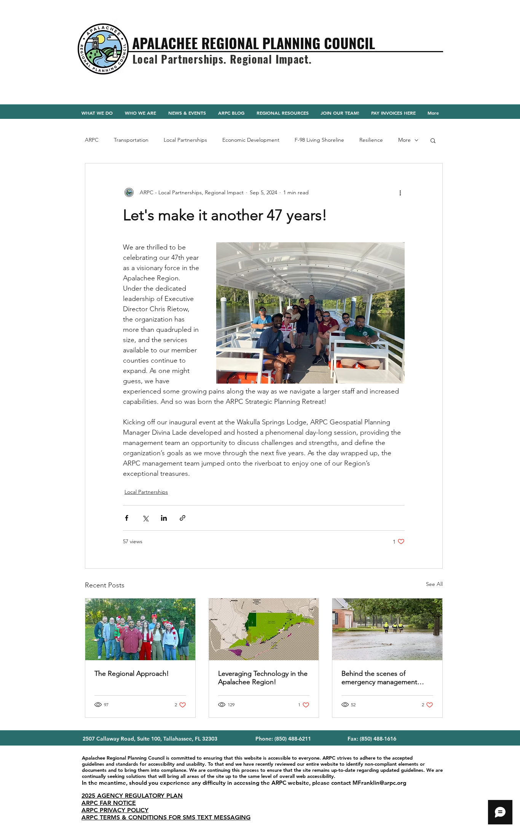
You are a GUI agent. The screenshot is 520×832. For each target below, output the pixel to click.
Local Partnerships (185, 139)
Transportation (131, 139)
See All (434, 584)
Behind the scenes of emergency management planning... (379, 677)
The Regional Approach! (131, 673)
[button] (433, 140)
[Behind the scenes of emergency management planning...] (387, 629)
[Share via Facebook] (126, 518)
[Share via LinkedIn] (163, 518)
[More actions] (400, 192)
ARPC (92, 139)
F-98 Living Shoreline (319, 139)
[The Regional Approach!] (140, 629)
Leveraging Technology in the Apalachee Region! (263, 677)
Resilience (371, 139)
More (404, 139)
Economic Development (250, 139)
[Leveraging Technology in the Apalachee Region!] (264, 629)
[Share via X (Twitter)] (145, 518)
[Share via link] (182, 518)
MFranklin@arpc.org (379, 782)
